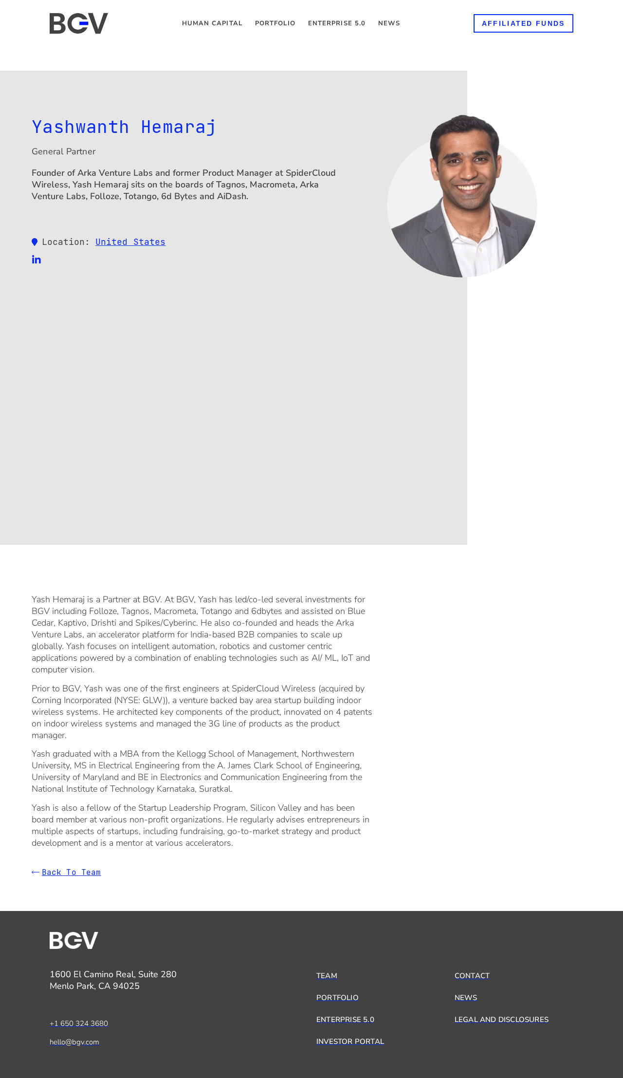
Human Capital (212, 23)
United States (130, 241)
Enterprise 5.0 (337, 23)
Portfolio (275, 23)
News (389, 23)
